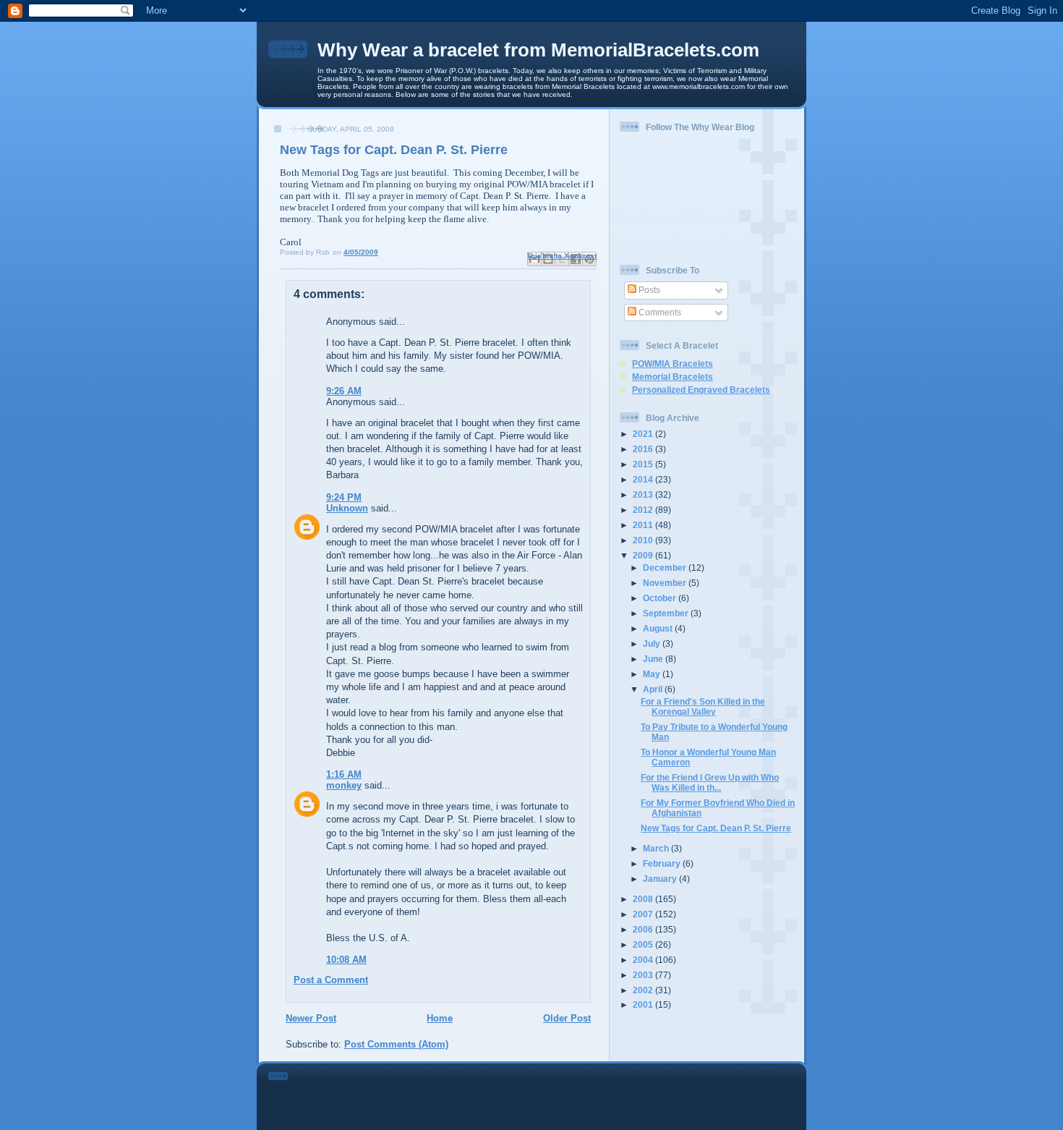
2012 (644, 509)
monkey (344, 785)
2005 (644, 944)
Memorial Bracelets (672, 376)
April (654, 689)
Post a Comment (331, 979)
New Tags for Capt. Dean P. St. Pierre (716, 828)
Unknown (347, 508)
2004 (644, 959)
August (659, 628)
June (654, 658)
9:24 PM (344, 497)
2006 (644, 929)
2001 (644, 1004)
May (652, 674)
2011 (644, 525)
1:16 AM (344, 774)
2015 (644, 464)
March (657, 848)
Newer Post (311, 1018)
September (667, 613)
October (660, 598)
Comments (658, 312)
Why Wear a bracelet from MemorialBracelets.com (538, 50)
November (665, 582)
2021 (644, 433)
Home (440, 1018)
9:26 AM (344, 391)
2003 (644, 975)
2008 (644, 899)
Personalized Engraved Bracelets (701, 389)
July (652, 643)
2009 (644, 555)
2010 (644, 540)
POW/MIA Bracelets (672, 363)
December (665, 567)
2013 (644, 494)
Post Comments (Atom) (396, 1044)
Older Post (567, 1018)
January (661, 878)
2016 (644, 449)
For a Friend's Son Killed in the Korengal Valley (703, 706)
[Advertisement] (552, 1094)
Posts (648, 289)
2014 (644, 479)
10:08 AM (346, 959)
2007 (644, 914)
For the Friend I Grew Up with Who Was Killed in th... (710, 782)
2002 (644, 990)
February (663, 863)
